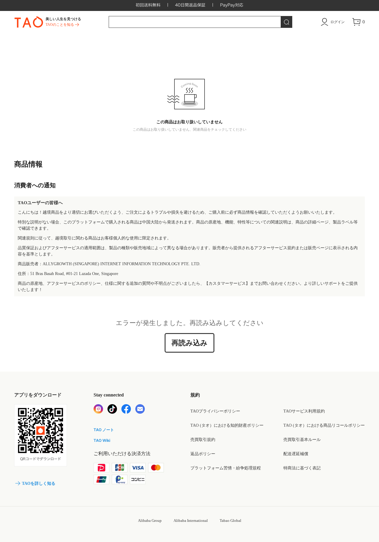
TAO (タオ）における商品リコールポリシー (324, 425)
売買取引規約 (202, 439)
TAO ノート (104, 429)
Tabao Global (230, 520)
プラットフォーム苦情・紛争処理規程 (225, 468)
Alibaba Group (150, 520)
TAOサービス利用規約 (304, 411)
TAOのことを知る (60, 25)
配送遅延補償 (295, 454)
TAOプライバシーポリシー (215, 411)
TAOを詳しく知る (38, 483)
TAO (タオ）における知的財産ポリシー (227, 425)
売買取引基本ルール (302, 439)
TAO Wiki (102, 440)
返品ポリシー (202, 454)
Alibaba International (191, 520)
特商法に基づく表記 (302, 468)
